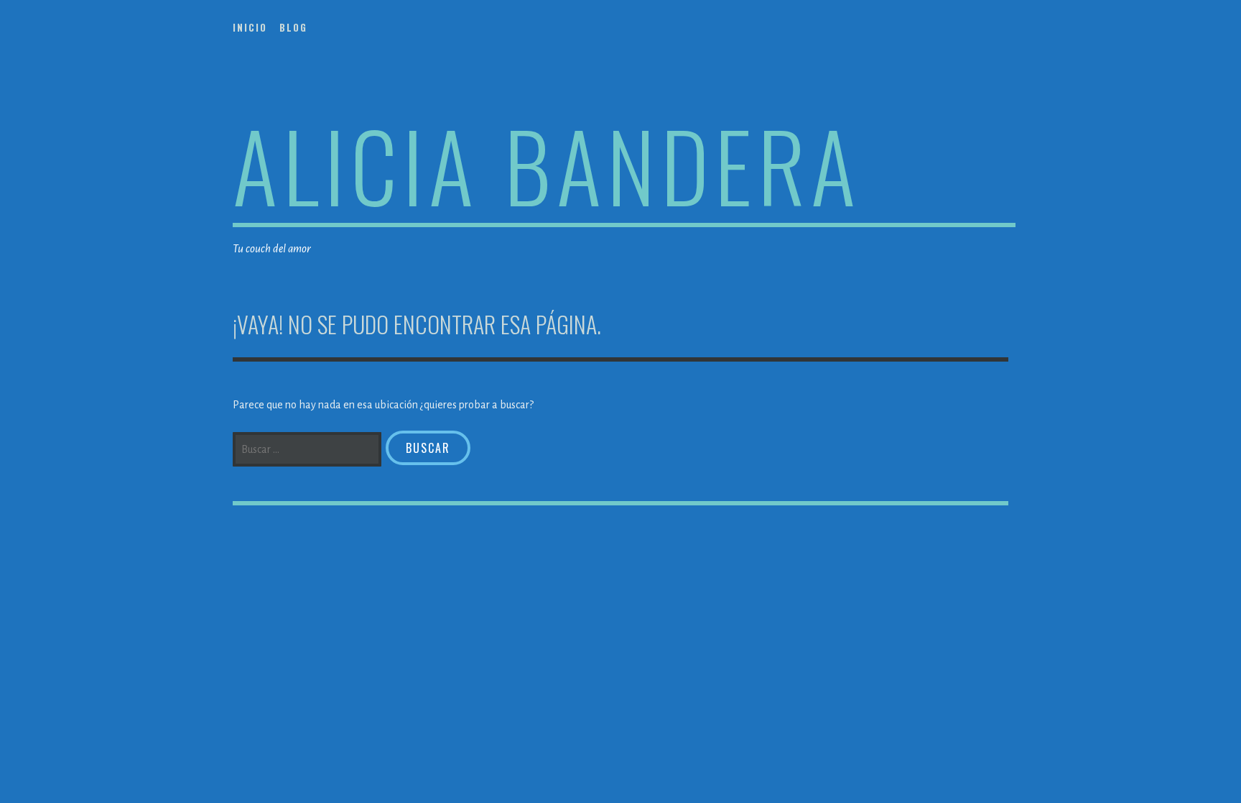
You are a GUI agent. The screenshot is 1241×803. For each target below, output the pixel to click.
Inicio (250, 27)
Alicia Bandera (547, 164)
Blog (293, 27)
